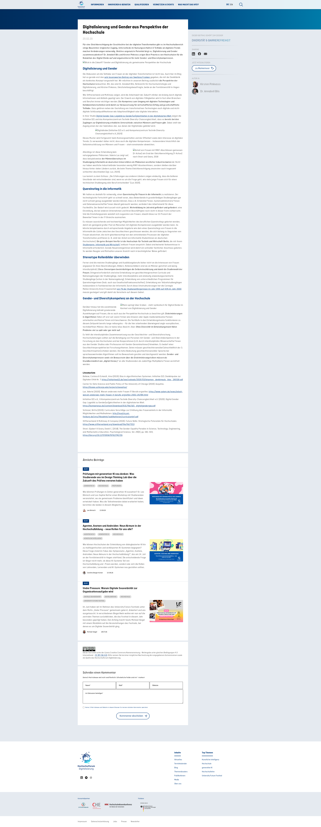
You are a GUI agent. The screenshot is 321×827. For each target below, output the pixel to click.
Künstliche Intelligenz (210, 759)
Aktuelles (178, 759)
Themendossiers (180, 771)
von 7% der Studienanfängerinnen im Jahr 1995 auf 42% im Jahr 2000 (149, 289)
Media (176, 780)
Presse (124, 821)
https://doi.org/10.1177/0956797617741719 (102, 435)
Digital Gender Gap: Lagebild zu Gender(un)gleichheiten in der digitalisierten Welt (134, 116)
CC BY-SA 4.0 (101, 655)
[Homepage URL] (82, 5)
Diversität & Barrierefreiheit (211, 40)
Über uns (177, 784)
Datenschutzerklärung (100, 821)
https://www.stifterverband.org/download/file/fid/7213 (109, 424)
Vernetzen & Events (163, 5)
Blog (176, 767)
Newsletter (135, 821)
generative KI (207, 767)
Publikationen (179, 775)
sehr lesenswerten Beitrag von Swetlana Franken (127, 77)
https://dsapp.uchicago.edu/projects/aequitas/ (105, 387)
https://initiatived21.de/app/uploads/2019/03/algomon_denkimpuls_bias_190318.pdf (142, 379)
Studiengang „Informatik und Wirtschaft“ (101, 244)
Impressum (82, 821)
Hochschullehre (208, 771)
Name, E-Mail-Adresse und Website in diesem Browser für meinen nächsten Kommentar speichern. (116, 707)
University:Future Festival (212, 775)
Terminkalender (180, 763)
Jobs (115, 821)
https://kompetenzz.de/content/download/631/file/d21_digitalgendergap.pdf (119, 406)
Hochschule (206, 763)
